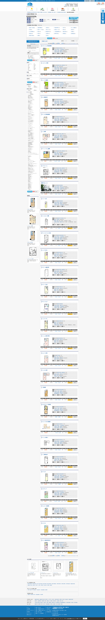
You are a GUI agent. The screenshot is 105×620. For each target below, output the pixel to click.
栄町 (62, 303)
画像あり (29, 90)
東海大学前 (31, 35)
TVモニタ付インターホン (32, 163)
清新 (62, 218)
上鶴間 (62, 133)
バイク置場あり (31, 132)
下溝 (32, 589)
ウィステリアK (44, 318)
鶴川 (72, 29)
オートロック (30, 162)
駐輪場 (29, 131)
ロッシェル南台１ (45, 437)
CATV (29, 159)
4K (28, 69)
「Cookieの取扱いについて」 (70, 618)
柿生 (64, 29)
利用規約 (28, 611)
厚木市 (37, 585)
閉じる (85, 618)
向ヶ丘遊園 (74, 27)
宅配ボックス (30, 164)
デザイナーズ (30, 98)
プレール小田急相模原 (46, 114)
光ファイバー (30, 160)
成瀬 (57, 359)
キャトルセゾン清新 (45, 215)
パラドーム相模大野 (45, 267)
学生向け (30, 116)
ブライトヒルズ (44, 301)
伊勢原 (64, 33)
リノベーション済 (31, 99)
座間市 (48, 585)
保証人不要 (30, 100)
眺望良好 (30, 108)
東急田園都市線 (56, 137)
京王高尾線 (75, 602)
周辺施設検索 (49, 611)
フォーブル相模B (45, 80)
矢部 (60, 600)
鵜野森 (62, 456)
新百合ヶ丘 (57, 29)
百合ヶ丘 (48, 29)
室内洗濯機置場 (31, 121)
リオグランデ (44, 488)
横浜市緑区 (45, 583)
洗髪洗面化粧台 (31, 146)
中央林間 (61, 393)
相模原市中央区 (59, 218)
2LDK (29, 67)
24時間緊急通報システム (32, 165)
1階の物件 (30, 176)
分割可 (29, 105)
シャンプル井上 (44, 250)
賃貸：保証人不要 (39, 611)
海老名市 (45, 585)
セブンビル (44, 471)
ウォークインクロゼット (32, 153)
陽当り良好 (30, 96)
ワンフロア (30, 182)
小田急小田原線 (56, 49)
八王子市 (49, 599)
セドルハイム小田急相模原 (47, 45)
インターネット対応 (31, 161)
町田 (39, 31)
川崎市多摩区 (63, 583)
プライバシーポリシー (30, 610)
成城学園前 (40, 27)
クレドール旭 (44, 198)
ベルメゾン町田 (44, 353)
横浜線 (55, 66)
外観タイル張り (31, 136)
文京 (62, 252)
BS (29, 158)
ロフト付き (30, 123)
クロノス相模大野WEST (46, 540)
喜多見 (47, 27)
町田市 (57, 355)
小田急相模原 (57, 31)
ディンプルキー (31, 166)
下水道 (29, 189)
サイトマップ (29, 613)
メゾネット (30, 124)
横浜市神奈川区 (30, 583)
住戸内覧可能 (30, 172)
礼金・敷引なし (30, 56)
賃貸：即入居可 (38, 607)
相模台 (62, 82)
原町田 (36, 600)
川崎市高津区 (59, 583)
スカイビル (44, 523)
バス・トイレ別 (31, 141)
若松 (62, 338)
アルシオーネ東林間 (69, 572)
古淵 (57, 290)
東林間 (61, 50)
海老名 (31, 33)
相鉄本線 (53, 602)
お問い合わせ (49, 607)
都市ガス (30, 188)
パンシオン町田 (44, 370)
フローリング (30, 122)
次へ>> (75, 43)
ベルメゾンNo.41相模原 (46, 421)
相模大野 (48, 31)
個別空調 (30, 187)
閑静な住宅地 (30, 97)
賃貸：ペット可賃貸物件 (40, 613)
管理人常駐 (30, 107)
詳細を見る (70, 58)
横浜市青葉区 (54, 583)
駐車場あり (30, 174)
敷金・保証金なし (31, 55)
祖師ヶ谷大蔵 (32, 27)
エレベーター (30, 129)
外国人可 (30, 113)
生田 (30, 29)
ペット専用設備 (31, 94)
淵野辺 (51, 600)
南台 (62, 116)
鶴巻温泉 (73, 33)
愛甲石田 (56, 33)
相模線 (50, 602)
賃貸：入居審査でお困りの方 (40, 610)
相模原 (58, 219)
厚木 (39, 33)
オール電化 (30, 128)
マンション (34, 50)
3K (34, 67)
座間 (72, 31)
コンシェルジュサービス (32, 173)
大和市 (39, 585)
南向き (29, 180)
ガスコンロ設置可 (31, 114)
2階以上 (30, 175)
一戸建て (29, 51)
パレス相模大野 (44, 97)
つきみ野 (61, 137)
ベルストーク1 (55, 572)
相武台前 (65, 31)
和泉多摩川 (57, 27)
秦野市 (34, 585)
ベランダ (30, 125)
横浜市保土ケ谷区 (36, 583)
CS (29, 157)
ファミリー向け (31, 120)
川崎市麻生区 (68, 583)
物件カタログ (29, 614)
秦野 (39, 35)
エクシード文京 (44, 284)
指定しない (30, 85)
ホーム (28, 607)
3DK (28, 68)
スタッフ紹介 (49, 610)
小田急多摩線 (68, 602)
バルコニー (30, 126)
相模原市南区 (59, 65)
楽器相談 (30, 95)
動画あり (35, 90)
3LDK (35, 68)
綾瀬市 (51, 585)
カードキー (30, 111)
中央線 (72, 602)
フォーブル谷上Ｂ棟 (31, 572)
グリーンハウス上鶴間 (46, 148)
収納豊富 (30, 156)
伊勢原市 (42, 585)
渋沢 (47, 35)
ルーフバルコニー (31, 127)
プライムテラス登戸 (31, 258)
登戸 (64, 27)
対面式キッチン (31, 140)
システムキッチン (31, 139)
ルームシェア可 (31, 115)
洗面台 (29, 145)
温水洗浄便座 (30, 144)
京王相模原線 (57, 602)
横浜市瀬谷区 (49, 583)
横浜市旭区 (41, 583)
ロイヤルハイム (44, 165)
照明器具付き (30, 130)
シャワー (30, 147)
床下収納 (30, 152)
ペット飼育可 (30, 93)
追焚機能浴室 (30, 142)
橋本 (57, 220)
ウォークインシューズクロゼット (33, 155)
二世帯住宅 (30, 109)
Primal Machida (30, 209)
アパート (29, 50)
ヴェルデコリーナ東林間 (46, 404)
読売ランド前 (41, 29)
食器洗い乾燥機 (31, 138)
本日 (34, 85)
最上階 (29, 179)
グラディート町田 (30, 225)
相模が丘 (48, 600)
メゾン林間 (44, 131)
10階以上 (30, 177)
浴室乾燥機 (30, 143)
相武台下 (35, 589)
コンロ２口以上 (31, 137)
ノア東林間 (44, 387)
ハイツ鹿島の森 (44, 454)
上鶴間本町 (63, 65)
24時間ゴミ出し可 (31, 171)
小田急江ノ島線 (56, 50)
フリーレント (30, 110)
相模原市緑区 (73, 583)
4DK (34, 69)
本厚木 (48, 33)
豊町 (62, 99)
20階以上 (30, 178)
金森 (59, 355)
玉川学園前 (32, 31)
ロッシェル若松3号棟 (45, 335)
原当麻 (30, 589)
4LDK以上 (29, 70)
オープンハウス (31, 112)
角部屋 (29, 181)
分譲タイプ (30, 106)
